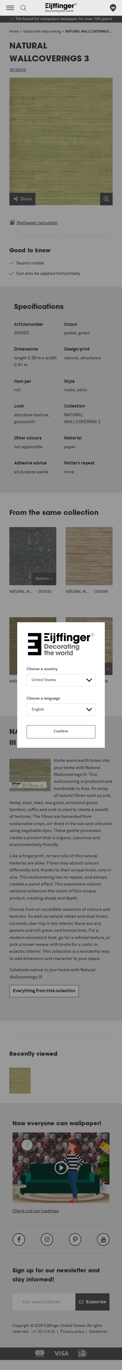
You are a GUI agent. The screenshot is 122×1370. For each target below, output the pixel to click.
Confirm (61, 731)
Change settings (21, 1362)
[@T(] (10, 8)
